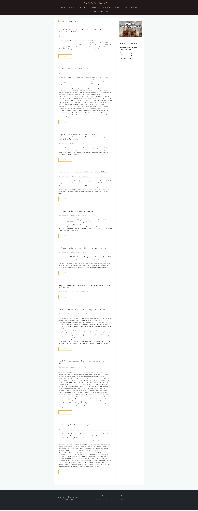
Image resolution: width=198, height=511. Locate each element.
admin (73, 143)
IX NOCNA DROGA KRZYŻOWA (99, 11)
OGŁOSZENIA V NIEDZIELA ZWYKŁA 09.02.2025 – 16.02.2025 (80, 31)
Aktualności (134, 7)
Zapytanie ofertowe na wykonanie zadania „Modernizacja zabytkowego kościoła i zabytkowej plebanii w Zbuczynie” (81, 137)
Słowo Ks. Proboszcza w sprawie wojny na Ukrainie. (82, 310)
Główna (62, 7)
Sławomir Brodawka (77, 36)
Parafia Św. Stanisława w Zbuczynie (99, 3)
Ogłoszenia (71, 7)
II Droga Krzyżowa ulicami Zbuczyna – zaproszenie (82, 248)
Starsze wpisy (62, 482)
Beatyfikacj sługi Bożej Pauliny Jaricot (75, 425)
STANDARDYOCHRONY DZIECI (74, 69)
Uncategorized (90, 36)
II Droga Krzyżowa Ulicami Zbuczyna (75, 211)
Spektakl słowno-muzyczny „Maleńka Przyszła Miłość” (82, 172)
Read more (65, 56)
